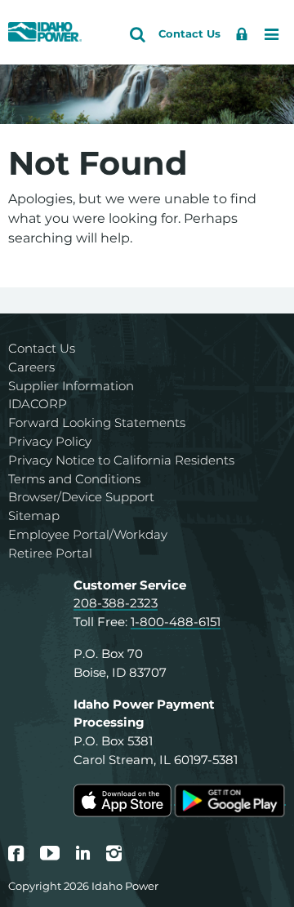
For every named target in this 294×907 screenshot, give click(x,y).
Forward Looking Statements (96, 422)
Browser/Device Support (81, 497)
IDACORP (37, 403)
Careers (31, 367)
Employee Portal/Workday (87, 534)
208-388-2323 (116, 603)
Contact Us (41, 348)
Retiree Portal (50, 553)
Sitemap (34, 515)
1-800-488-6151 (175, 621)
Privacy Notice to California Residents (121, 460)
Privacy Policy (49, 441)
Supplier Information (71, 385)
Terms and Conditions (74, 479)
